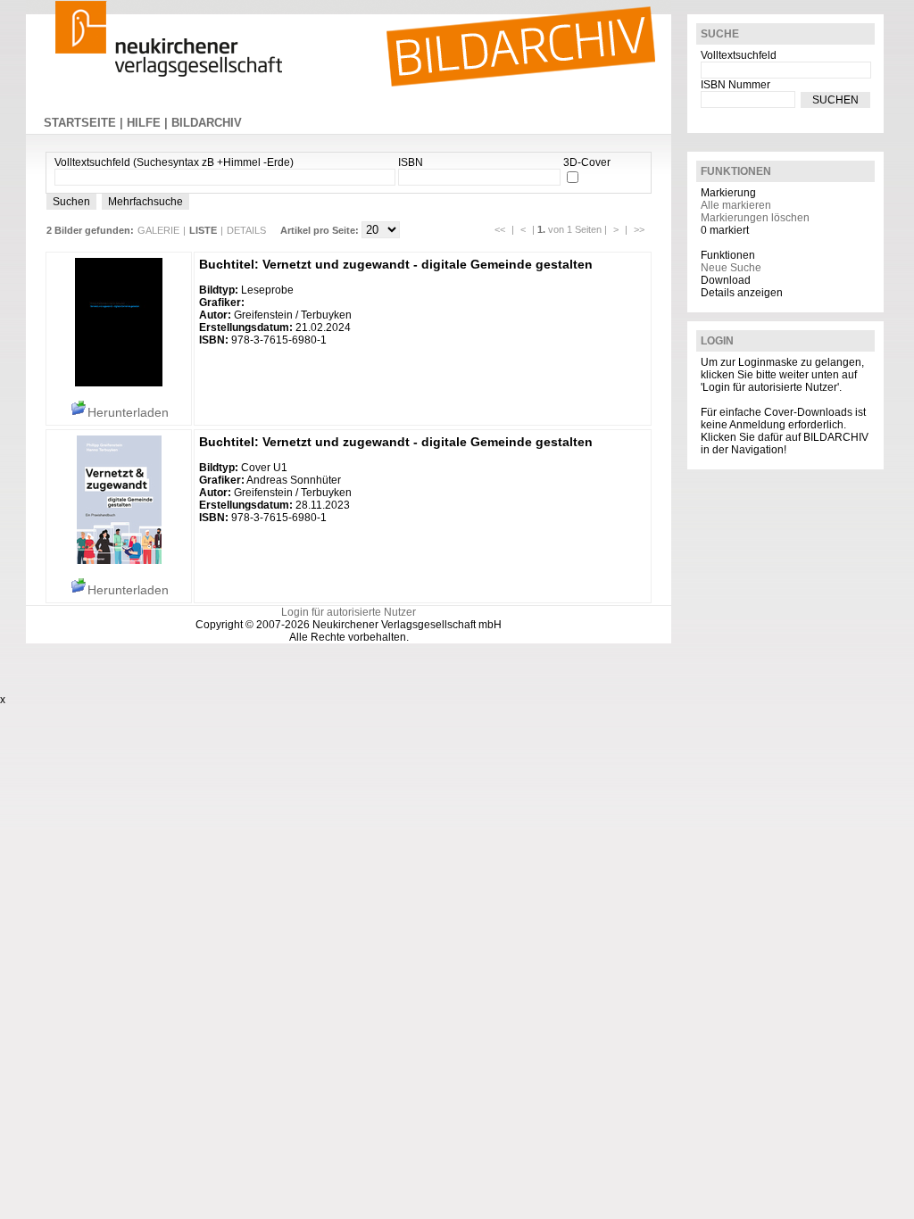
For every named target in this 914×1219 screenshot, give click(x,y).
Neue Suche (731, 267)
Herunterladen (128, 412)
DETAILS (246, 230)
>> (639, 229)
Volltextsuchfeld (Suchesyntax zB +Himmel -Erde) (174, 162)
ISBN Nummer (735, 85)
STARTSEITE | (85, 122)
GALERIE (158, 230)
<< (500, 229)
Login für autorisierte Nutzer (348, 612)
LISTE (203, 230)
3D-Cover (587, 162)
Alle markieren (736, 205)
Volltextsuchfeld (739, 55)
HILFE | (149, 122)
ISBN (410, 162)
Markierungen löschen (755, 217)
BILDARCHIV (206, 122)
